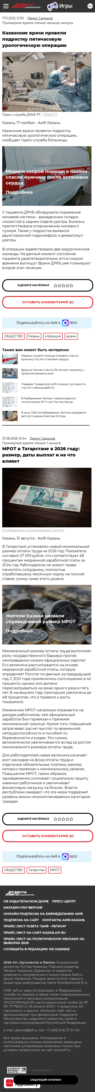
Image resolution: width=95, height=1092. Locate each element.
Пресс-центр (64, 901)
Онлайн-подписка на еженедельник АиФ (43, 914)
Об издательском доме (26, 901)
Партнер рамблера (41, 1070)
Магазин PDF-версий (23, 908)
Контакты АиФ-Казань (63, 920)
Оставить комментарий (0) (48, 302)
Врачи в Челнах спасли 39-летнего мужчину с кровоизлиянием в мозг (52, 371)
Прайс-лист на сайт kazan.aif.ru (35, 933)
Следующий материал (45, 1079)
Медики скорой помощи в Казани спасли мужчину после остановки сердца (47, 177)
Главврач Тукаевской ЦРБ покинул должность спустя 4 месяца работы (53, 385)
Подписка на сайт (21, 920)
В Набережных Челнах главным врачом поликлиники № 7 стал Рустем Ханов (48, 400)
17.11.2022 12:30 (13, 18)
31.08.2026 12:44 (14, 438)
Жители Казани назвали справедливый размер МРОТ (41, 618)
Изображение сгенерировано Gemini (33, 530)
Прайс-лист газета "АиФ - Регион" (35, 926)
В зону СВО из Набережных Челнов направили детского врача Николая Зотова (53, 414)
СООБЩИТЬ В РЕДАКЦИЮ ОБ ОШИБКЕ (37, 949)
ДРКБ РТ (50, 115)
